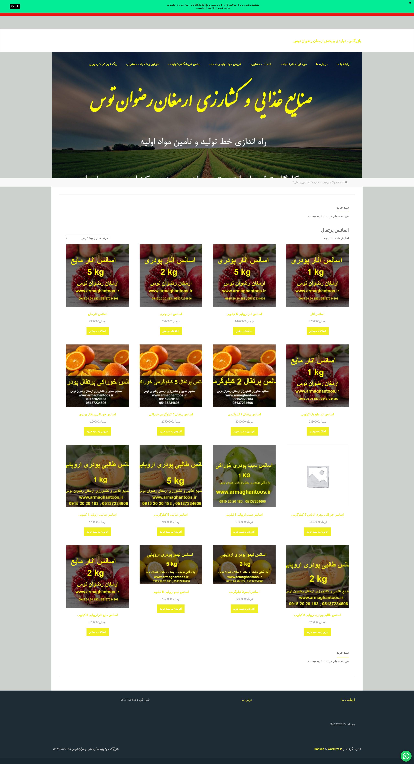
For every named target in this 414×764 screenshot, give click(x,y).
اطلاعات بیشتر (317, 331)
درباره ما (246, 700)
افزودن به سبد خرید (244, 431)
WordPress (335, 749)
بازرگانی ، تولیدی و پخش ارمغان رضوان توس (327, 41)
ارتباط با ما (348, 700)
